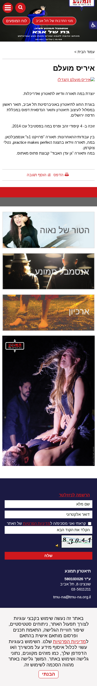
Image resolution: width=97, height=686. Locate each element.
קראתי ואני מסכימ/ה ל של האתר (46, 523)
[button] (8, 8)
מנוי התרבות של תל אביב (54, 21)
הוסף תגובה (36, 175)
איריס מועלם (74, 68)
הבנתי (48, 674)
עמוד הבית (86, 52)
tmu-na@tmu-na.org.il (72, 597)
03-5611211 (81, 589)
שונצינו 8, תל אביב (75, 584)
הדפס (58, 175)
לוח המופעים (16, 21)
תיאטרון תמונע (78, 571)
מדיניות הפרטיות (69, 641)
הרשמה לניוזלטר (74, 495)
